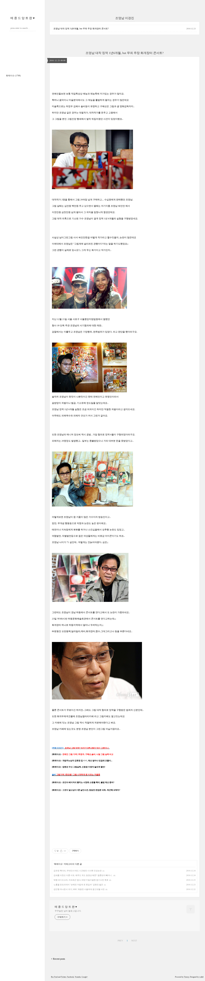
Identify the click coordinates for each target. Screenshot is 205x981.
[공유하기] (61, 851)
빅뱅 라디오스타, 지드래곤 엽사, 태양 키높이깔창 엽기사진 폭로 (81, 880)
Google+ (85, 977)
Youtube (78, 977)
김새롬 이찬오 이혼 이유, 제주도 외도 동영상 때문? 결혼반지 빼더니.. (83, 875)
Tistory (186, 977)
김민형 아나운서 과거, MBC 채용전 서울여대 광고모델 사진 (79, 889)
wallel (201, 977)
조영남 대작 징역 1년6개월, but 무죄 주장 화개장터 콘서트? (81, 28)
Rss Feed (54, 977)
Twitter (63, 977)
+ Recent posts (58, 959)
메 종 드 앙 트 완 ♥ (22, 18)
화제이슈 (13, 76)
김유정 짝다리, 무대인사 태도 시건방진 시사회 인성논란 (78, 871)
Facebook (70, 977)
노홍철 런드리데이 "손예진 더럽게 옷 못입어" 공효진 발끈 (78, 885)
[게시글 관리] (65, 851)
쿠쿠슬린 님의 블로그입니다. (68, 911)
